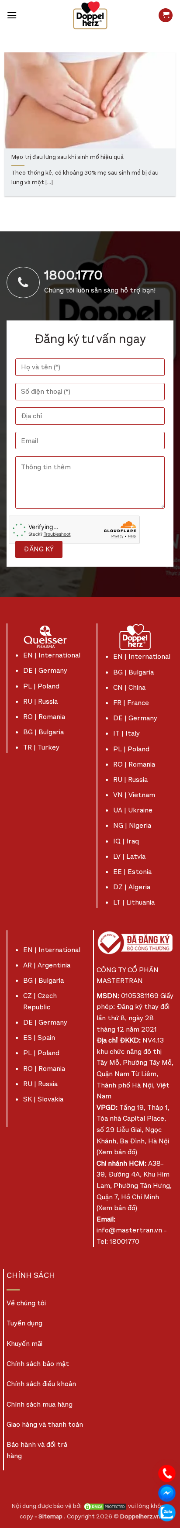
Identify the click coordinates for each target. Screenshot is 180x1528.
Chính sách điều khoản (41, 1383)
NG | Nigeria (132, 825)
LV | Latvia (129, 856)
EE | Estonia (132, 871)
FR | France (131, 702)
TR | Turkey (41, 747)
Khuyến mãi (24, 1343)
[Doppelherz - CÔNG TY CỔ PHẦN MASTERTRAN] (90, 15)
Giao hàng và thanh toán (45, 1424)
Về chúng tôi (26, 1303)
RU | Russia (40, 701)
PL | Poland (41, 686)
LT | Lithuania (134, 902)
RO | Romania (44, 716)
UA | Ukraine (132, 810)
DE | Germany (45, 670)
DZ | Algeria (131, 886)
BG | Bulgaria (43, 731)
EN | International (51, 655)
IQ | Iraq (126, 841)
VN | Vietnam (134, 794)
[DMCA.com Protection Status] (105, 1506)
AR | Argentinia (46, 965)
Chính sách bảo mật (38, 1363)
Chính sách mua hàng (40, 1404)
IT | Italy (126, 733)
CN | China (129, 687)
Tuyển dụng (24, 1323)
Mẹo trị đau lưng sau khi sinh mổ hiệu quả (67, 157)
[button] (12, 15)
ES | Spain (39, 1037)
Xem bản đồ (116, 1151)
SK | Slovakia (43, 1099)
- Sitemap (49, 1516)
